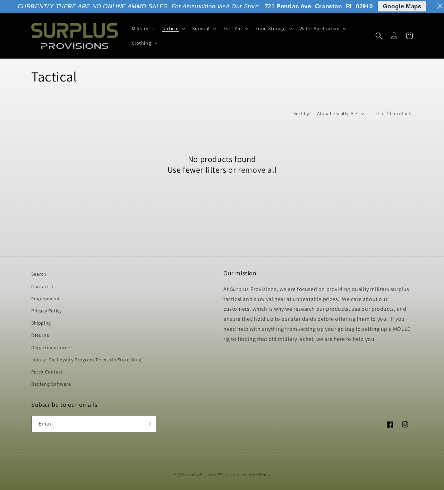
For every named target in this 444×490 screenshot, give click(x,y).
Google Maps (402, 6)
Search (38, 274)
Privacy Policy (46, 311)
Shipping (41, 323)
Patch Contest (47, 372)
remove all (257, 169)
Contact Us (43, 286)
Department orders (53, 347)
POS (221, 474)
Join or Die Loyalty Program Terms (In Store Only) (87, 359)
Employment (45, 298)
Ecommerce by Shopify (252, 474)
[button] (143, 28)
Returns (40, 335)
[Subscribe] (148, 424)
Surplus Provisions (202, 474)
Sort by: (301, 113)
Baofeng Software (51, 384)
